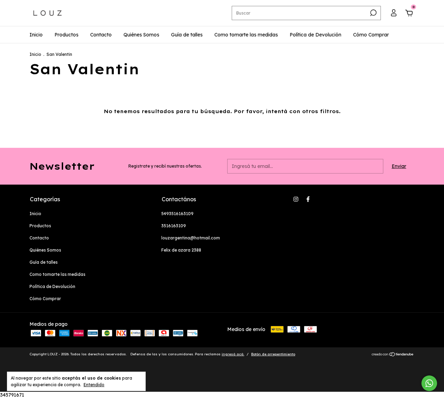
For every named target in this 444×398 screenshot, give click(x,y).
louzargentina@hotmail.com (190, 237)
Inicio (36, 35)
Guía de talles (187, 35)
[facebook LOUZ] (308, 199)
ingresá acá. (233, 354)
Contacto (101, 35)
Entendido (94, 384)
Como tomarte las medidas (246, 35)
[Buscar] (372, 13)
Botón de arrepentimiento (273, 354)
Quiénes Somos (141, 35)
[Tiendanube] (393, 355)
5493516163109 (177, 213)
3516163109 (173, 225)
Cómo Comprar (371, 35)
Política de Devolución (315, 35)
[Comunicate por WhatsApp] (429, 383)
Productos (66, 35)
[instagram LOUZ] (296, 199)
